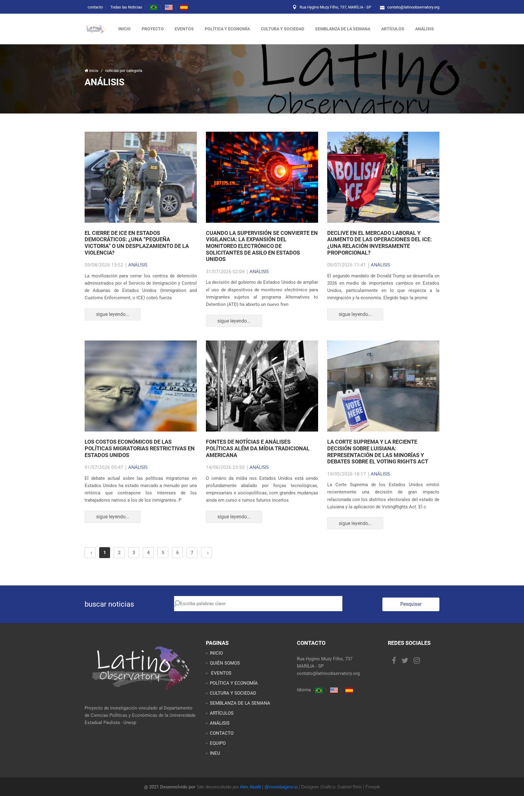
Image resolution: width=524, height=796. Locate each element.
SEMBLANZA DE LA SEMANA (240, 703)
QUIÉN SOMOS (225, 663)
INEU (215, 753)
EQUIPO (218, 743)
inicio (124, 28)
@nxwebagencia (280, 786)
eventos (184, 28)
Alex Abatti (250, 786)
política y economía (227, 28)
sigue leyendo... (112, 314)
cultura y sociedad (282, 28)
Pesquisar (411, 604)
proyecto (153, 28)
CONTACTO (221, 733)
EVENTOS (220, 673)
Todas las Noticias (126, 7)
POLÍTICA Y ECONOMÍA (234, 683)
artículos (392, 28)
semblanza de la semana (342, 28)
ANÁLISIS (137, 265)
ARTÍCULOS (221, 713)
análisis (424, 28)
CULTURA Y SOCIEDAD (233, 693)
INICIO (216, 653)
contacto (95, 7)
